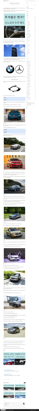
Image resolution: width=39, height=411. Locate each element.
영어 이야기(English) (31, 97)
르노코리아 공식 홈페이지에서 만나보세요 (9, 370)
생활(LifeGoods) (31, 80)
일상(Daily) (31, 87)
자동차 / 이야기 (14, 4)
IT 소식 (31, 46)
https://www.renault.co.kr (6, 369)
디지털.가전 (31, 49)
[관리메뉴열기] (37, 1)
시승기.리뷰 (31, 21)
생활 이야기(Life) (31, 77)
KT (31, 55)
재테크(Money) (31, 83)
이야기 (31, 18)
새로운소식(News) (31, 36)
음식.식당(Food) (31, 84)
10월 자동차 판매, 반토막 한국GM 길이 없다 (7, 398)
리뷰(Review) (31, 30)
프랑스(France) (31, 68)
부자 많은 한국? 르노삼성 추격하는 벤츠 (14, 3)
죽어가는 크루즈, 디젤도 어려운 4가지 (18, 398)
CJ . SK (31, 59)
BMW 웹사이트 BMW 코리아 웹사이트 (8, 374)
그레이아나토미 (31, 99)
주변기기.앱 (31, 33)
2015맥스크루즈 (31, 24)
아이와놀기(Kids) (31, 81)
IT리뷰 (31, 43)
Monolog (31, 96)
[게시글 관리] (6, 379)
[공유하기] (5, 379)
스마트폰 (31, 27)
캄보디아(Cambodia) (31, 74)
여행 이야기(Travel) (31, 62)
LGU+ (31, 56)
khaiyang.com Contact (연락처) (30, 8)
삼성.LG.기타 (31, 40)
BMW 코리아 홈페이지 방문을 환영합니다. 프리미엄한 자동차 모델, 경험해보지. (12, 375)
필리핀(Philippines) (31, 65)
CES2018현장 (31, 52)
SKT (31, 58)
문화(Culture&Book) (31, 93)
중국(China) (31, 71)
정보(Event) (31, 90)
